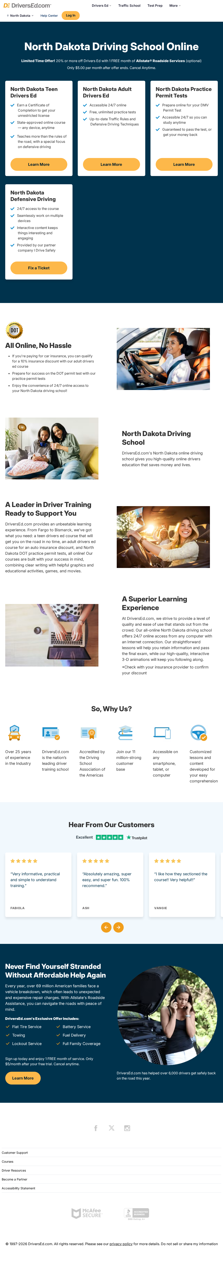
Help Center (49, 15)
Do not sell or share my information (189, 1244)
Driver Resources (14, 1170)
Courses (7, 1161)
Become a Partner (14, 1179)
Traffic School (129, 5)
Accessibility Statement (18, 1188)
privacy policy (121, 1244)
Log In (70, 15)
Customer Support (15, 1152)
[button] (105, 926)
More (173, 5)
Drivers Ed (100, 5)
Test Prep (154, 5)
